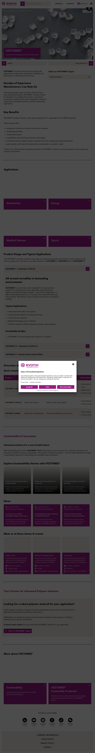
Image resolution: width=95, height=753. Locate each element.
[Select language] (73, 364)
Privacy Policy (24, 382)
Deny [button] (47, 387)
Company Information (35, 382)
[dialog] (48, 376)
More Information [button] (65, 387)
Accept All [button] (29, 387)
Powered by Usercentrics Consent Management (48, 390)
